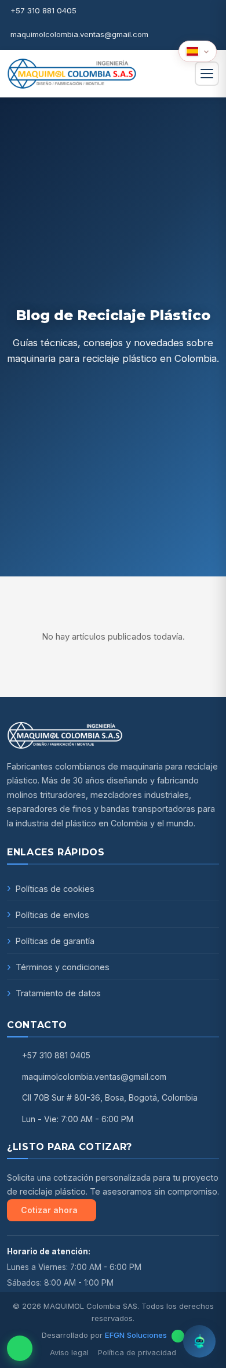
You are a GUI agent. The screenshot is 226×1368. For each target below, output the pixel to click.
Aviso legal (69, 1352)
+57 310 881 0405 (43, 10)
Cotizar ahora (49, 1210)
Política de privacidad (137, 1352)
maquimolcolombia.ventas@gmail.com (79, 34)
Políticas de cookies (55, 889)
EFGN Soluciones (136, 1335)
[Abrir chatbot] (199, 1341)
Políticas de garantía (55, 941)
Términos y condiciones (63, 967)
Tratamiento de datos (58, 993)
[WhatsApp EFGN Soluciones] (178, 1336)
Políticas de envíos (52, 915)
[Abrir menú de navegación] (207, 73)
